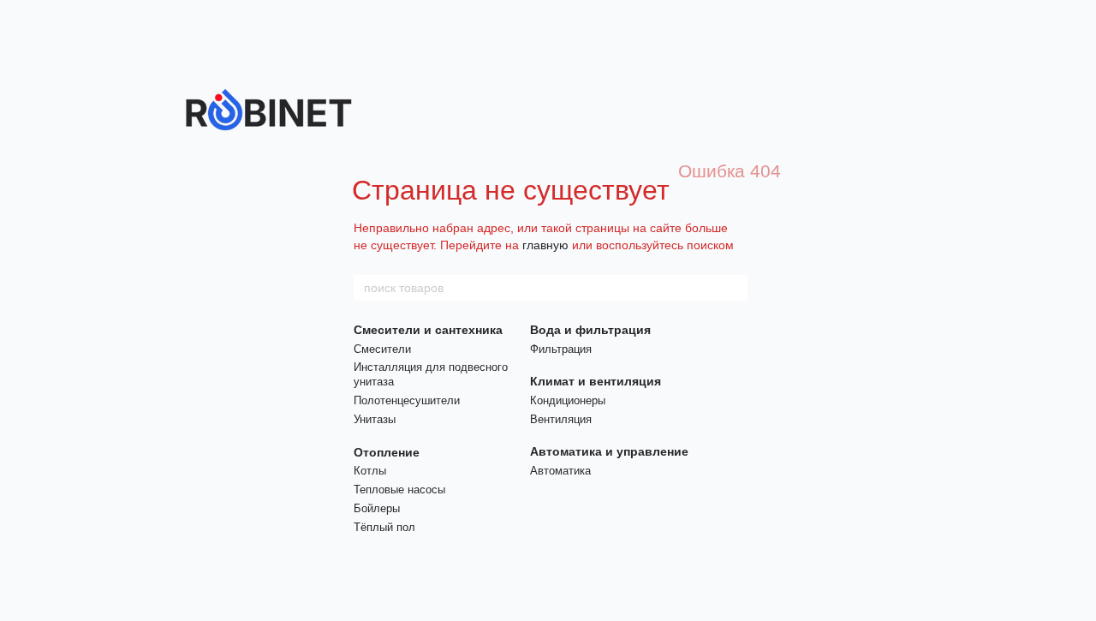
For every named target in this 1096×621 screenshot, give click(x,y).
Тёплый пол (384, 527)
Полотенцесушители (407, 400)
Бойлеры (377, 508)
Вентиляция (561, 419)
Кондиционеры (567, 400)
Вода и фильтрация (590, 330)
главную (545, 245)
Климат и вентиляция (595, 381)
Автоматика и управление (609, 451)
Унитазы (375, 419)
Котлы (370, 470)
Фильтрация (561, 349)
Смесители (382, 349)
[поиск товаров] (734, 288)
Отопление (387, 452)
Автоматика (560, 470)
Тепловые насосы (399, 489)
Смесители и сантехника (428, 330)
